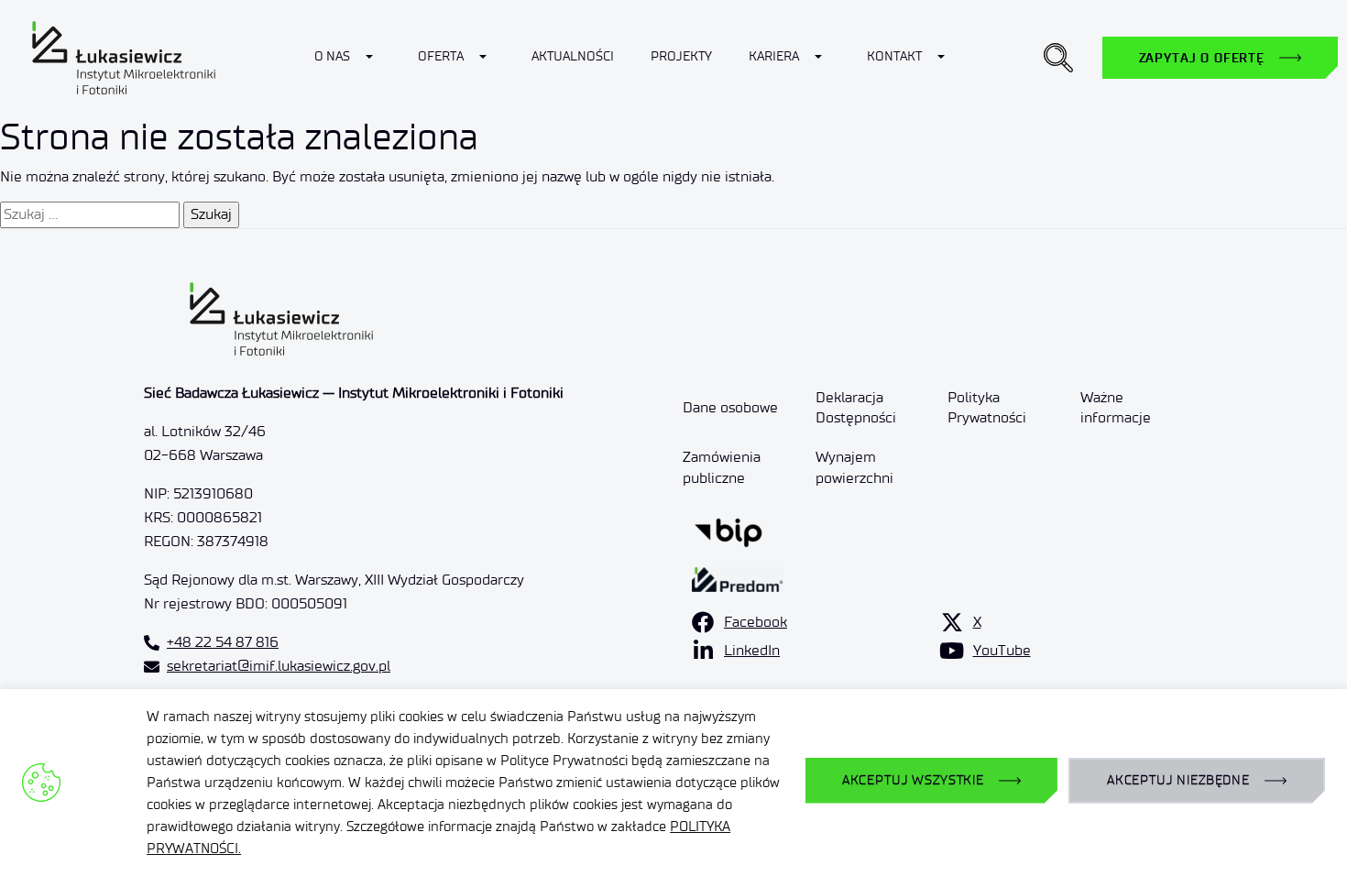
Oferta (441, 56)
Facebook (755, 621)
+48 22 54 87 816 (223, 642)
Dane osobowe (730, 407)
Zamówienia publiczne (722, 467)
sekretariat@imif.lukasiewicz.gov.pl (278, 665)
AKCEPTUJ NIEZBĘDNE (1178, 780)
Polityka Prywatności (986, 407)
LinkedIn (752, 650)
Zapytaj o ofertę (1202, 57)
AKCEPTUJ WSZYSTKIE (913, 780)
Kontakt (894, 56)
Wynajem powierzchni (854, 467)
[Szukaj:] (90, 214)
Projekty (681, 56)
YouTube (1002, 650)
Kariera (774, 56)
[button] (1058, 57)
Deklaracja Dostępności (856, 407)
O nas (332, 56)
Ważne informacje (1115, 407)
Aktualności (572, 56)
